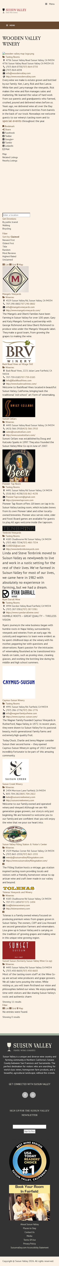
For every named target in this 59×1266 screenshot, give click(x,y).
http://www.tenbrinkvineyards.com (22, 549)
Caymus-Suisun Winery (13, 700)
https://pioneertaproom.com (19, 500)
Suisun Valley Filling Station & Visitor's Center (24, 844)
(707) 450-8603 (30, 970)
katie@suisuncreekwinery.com (20, 797)
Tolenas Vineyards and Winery (17, 892)
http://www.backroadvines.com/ (21, 383)
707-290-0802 (28, 303)
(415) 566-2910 (30, 428)
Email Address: (29, 1122)
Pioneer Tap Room (11, 483)
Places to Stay (29, 1228)
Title (4, 246)
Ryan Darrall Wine (11, 599)
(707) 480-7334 (30, 542)
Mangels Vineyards (11, 294)
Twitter (8, 136)
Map (4, 154)
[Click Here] (29, 1202)
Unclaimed (7, 259)
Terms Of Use (29, 1240)
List (7, 264)
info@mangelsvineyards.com (20, 307)
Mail (7, 149)
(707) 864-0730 (30, 66)
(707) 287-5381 (30, 609)
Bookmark (9, 126)
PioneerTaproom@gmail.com (20, 496)
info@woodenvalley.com (18, 73)
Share (7, 129)
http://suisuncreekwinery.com (20, 800)
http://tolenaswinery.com (18, 908)
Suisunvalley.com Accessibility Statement (30, 1247)
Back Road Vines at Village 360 (17, 364)
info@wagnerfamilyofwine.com (21, 713)
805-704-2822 (28, 793)
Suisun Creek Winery (12, 784)
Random (6, 249)
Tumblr (8, 142)
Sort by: (10, 236)
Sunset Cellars (9, 418)
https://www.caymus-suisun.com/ (21, 716)
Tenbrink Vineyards (11, 532)
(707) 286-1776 (30, 710)
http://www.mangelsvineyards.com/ (23, 310)
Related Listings (10, 157)
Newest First (8, 240)
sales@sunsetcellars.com (18, 431)
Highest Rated (9, 256)
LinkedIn (8, 145)
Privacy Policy (29, 1243)
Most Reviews (9, 253)
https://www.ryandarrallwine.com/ (22, 612)
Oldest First (8, 243)
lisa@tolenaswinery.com (18, 905)
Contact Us (30, 1232)
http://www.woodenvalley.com (21, 76)
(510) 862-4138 (30, 493)
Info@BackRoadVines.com (18, 380)
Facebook (9, 132)
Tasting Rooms (12, 56)
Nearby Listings (9, 160)
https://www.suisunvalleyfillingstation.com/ (26, 860)
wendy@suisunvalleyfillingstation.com (24, 857)
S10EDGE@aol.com (15, 545)
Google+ (9, 139)
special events (11, 121)
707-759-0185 (28, 377)
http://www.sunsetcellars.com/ (20, 435)
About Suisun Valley (29, 1224)
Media (29, 1236)
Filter (5, 233)
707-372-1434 (28, 902)
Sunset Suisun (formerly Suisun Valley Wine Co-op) (27, 960)
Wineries (9, 297)
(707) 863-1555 (30, 854)
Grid (13, 264)
